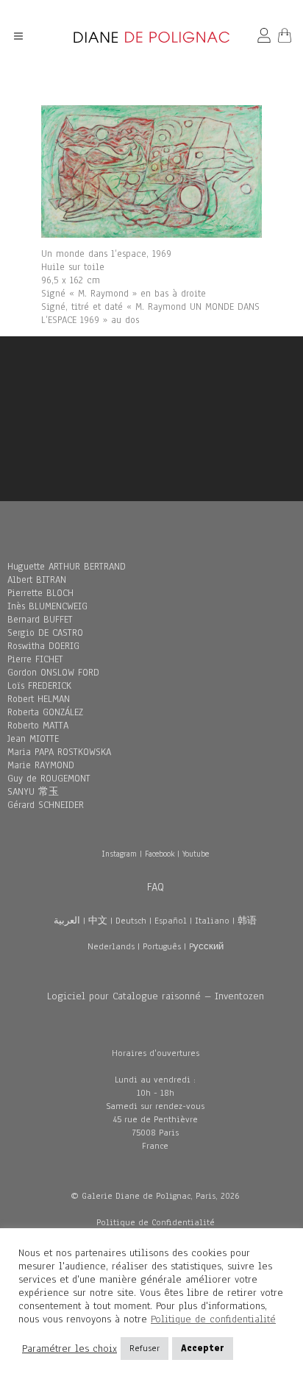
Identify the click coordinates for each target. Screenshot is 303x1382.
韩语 (247, 920)
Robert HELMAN (38, 699)
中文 (97, 920)
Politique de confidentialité (213, 1319)
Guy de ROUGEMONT (48, 778)
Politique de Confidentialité (155, 1222)
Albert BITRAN (36, 580)
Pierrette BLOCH (40, 593)
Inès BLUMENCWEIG (47, 606)
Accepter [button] (202, 1348)
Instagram (119, 854)
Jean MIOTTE (33, 738)
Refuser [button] (144, 1348)
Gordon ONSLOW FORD (53, 672)
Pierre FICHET (35, 659)
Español (170, 920)
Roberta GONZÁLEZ (45, 712)
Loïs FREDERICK (39, 685)
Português (162, 946)
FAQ (155, 886)
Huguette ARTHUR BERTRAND (66, 566)
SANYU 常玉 (33, 791)
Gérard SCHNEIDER (45, 805)
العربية (67, 920)
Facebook (159, 854)
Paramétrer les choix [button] (69, 1349)
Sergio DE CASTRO (45, 632)
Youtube (195, 854)
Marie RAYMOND (40, 765)
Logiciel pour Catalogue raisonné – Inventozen (155, 996)
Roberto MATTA (37, 725)
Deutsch (130, 920)
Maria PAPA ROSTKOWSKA (59, 752)
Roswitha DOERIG (43, 646)
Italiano (212, 920)
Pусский (206, 946)
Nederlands (111, 946)
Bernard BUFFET (40, 619)
